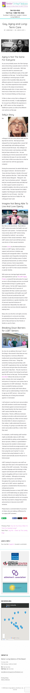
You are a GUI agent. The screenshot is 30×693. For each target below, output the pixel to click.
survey (9, 246)
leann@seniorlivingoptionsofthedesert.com (12, 672)
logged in (11, 544)
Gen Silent (5, 377)
